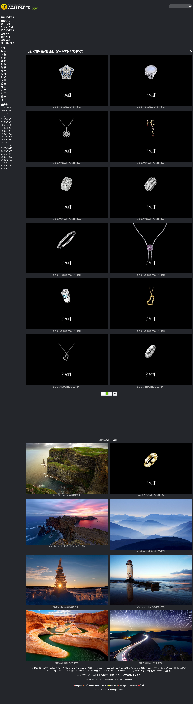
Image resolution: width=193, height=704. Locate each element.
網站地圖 (118, 679)
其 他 (3, 99)
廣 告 (3, 86)
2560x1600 (6, 151)
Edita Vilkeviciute (123, 670)
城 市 (3, 70)
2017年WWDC (81, 670)
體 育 (3, 83)
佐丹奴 (156, 668)
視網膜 (167, 670)
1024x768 (6, 110)
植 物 (3, 57)
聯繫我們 (128, 679)
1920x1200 (6, 142)
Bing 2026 (56, 670)
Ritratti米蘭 (93, 670)
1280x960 (6, 122)
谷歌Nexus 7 (92, 668)
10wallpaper (20, 6)
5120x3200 (6, 168)
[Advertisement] (109, 31)
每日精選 (5, 23)
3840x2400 (6, 162)
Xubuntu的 (110, 668)
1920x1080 (6, 139)
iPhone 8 (73, 668)
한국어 (134, 685)
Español (113, 685)
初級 (153, 670)
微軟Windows (146, 668)
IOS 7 (113, 670)
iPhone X (159, 670)
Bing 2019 (82, 668)
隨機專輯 (5, 40)
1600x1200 (7, 136)
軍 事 (3, 93)
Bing (148, 670)
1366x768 (6, 124)
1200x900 (6, 113)
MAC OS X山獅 (68, 670)
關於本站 (90, 679)
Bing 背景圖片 (8, 27)
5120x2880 (6, 165)
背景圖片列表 (8, 43)
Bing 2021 (125, 668)
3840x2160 (6, 159)
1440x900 (6, 127)
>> (115, 393)
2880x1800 (6, 156)
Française (103, 685)
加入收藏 (99, 679)
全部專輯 (5, 33)
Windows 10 (104, 670)
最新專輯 (5, 20)
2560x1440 (6, 148)
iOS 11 (102, 668)
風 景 (3, 51)
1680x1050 (6, 133)
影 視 (3, 64)
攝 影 (3, 77)
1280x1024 (6, 130)
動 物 (3, 61)
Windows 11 (171, 668)
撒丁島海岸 (44, 668)
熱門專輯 (5, 36)
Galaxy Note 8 (55, 668)
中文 (87, 685)
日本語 (94, 685)
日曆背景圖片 (8, 30)
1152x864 (6, 107)
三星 (118, 668)
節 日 (3, 96)
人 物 (3, 54)
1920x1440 (6, 145)
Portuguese (125, 685)
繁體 (142, 685)
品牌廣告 (136, 670)
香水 (143, 670)
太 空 (3, 80)
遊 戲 (3, 67)
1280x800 (6, 119)
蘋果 (163, 668)
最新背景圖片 (8, 17)
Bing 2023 (33, 668)
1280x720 (6, 116)
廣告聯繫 (109, 679)
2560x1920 (6, 153)
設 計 (3, 73)
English (79, 685)
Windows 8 (135, 668)
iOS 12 (65, 668)
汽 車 (3, 90)
